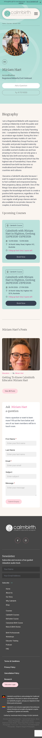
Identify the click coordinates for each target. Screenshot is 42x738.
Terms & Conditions (12, 661)
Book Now (21, 257)
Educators (5, 373)
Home (4, 23)
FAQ (7, 649)
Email (9, 461)
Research (8, 679)
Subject (9, 472)
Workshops (10, 637)
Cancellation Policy (11, 673)
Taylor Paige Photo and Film (25, 723)
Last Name (10, 450)
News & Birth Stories (13, 627)
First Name (11, 439)
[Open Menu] (36, 13)
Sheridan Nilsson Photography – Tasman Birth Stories (19, 719)
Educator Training (12, 641)
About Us (9, 593)
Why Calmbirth (11, 601)
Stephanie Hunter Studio (9, 723)
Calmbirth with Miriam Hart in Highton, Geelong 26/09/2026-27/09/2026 (20, 280)
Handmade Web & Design (19, 715)
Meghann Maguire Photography (25, 726)
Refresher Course (12, 619)
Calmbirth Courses (12, 615)
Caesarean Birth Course (14, 623)
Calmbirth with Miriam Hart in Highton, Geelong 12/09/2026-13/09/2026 (20, 233)
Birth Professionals (12, 633)
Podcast (9, 645)
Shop (8, 605)
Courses (9, 23)
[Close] (40, 2)
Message (10, 483)
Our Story (9, 597)
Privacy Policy (9, 667)
